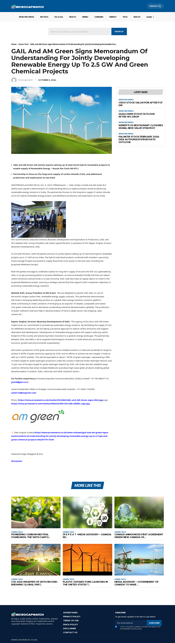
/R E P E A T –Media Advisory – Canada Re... (87, 536)
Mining (85, 17)
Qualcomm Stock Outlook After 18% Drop (137, 115)
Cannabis (98, 17)
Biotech (44, 17)
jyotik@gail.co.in (19, 382)
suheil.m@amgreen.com (23, 392)
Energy (112, 17)
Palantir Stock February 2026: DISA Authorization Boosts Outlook (139, 139)
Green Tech (23, 44)
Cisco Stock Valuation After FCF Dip (141, 104)
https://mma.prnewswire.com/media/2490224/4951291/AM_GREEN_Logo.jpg (50, 403)
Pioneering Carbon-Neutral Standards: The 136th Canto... (30, 536)
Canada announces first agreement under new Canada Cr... (138, 536)
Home (14, 44)
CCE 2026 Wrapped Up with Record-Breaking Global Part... (34, 583)
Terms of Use (71, 620)
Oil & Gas (58, 17)
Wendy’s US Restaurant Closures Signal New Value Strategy (141, 126)
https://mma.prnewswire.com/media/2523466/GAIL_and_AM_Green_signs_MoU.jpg (60, 400)
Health (72, 17)
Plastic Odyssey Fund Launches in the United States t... (85, 583)
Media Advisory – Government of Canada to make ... (136, 583)
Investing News (26, 17)
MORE (149, 17)
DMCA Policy (70, 624)
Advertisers (70, 612)
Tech (124, 17)
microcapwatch (25, 80)
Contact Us (70, 632)
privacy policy (137, 629)
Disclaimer (16, 461)
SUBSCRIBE (154, 623)
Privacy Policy (71, 616)
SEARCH (154, 6)
